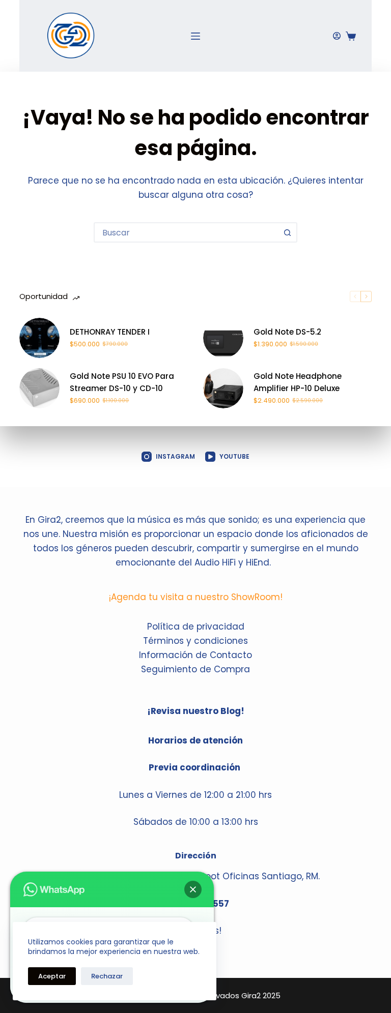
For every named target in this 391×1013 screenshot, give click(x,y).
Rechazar (107, 976)
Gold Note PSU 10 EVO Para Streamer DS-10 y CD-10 (122, 382)
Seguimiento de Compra (195, 669)
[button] (193, 889)
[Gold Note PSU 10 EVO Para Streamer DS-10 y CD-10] (39, 388)
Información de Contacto (195, 655)
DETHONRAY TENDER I (110, 331)
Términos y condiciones (195, 641)
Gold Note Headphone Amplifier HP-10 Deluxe (298, 382)
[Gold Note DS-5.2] (223, 338)
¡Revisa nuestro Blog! (195, 711)
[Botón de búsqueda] (287, 232)
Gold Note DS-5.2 (287, 331)
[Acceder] (337, 36)
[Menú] (195, 36)
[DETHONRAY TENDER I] (39, 338)
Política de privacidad (195, 626)
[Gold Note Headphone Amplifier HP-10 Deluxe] (223, 388)
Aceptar (52, 976)
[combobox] (186, 232)
